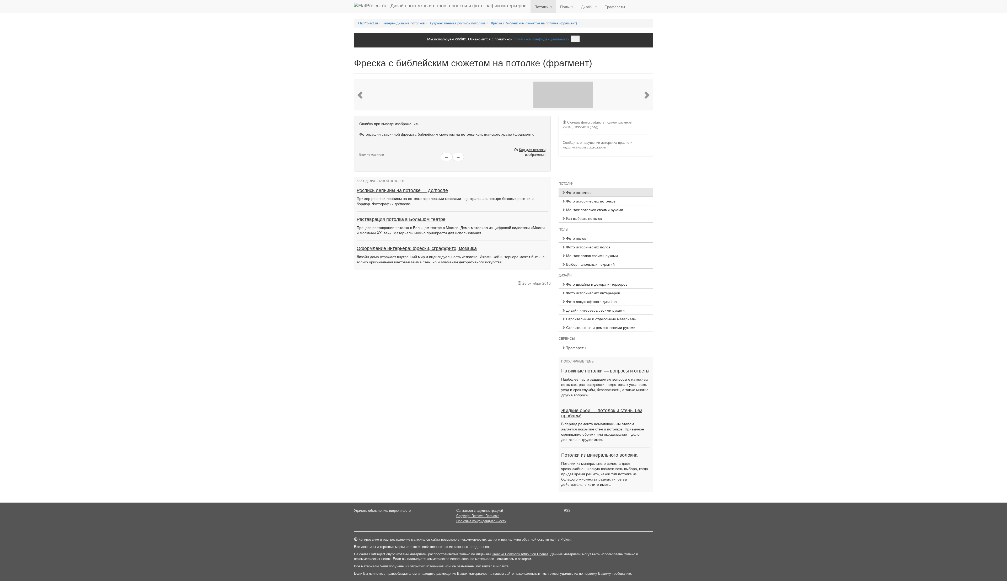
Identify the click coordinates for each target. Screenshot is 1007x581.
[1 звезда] (360, 150)
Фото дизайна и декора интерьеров (596, 284)
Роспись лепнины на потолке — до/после (402, 190)
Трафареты (615, 6)
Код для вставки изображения (532, 152)
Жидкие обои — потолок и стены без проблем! (601, 413)
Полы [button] (565, 6)
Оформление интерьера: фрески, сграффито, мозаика (417, 248)
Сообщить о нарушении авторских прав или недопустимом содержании (597, 145)
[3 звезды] (367, 150)
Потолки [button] (542, 6)
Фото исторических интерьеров (592, 292)
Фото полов (575, 238)
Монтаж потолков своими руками (594, 209)
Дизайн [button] (587, 6)
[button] (360, 95)
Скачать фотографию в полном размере (599, 122)
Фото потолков (578, 192)
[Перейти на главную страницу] (440, 6)
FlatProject (563, 539)
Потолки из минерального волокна (599, 455)
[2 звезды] (364, 150)
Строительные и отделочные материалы (600, 318)
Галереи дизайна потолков (404, 23)
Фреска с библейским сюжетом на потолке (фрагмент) (533, 23)
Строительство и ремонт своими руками (600, 327)
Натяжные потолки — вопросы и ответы (605, 371)
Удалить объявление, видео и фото (382, 510)
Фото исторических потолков (590, 201)
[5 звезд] (373, 150)
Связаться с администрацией (479, 510)
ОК (575, 38)
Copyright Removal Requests (477, 515)
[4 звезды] (370, 150)
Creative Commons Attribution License (520, 554)
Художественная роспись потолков (458, 23)
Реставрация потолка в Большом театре (401, 219)
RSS (567, 510)
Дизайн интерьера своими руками (595, 310)
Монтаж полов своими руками (591, 255)
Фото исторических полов (587, 246)
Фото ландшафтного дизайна (591, 301)
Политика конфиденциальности (481, 521)
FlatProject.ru (368, 23)
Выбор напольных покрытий (590, 264)
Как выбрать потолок (583, 218)
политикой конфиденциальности (541, 38)
